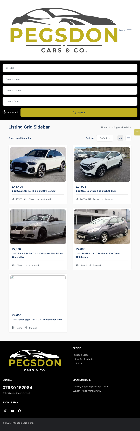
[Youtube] (13, 411)
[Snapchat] (20, 411)
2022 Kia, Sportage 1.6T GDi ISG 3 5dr (96, 191)
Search (81, 112)
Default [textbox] (104, 138)
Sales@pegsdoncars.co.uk (17, 393)
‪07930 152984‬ (17, 387)
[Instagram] (6, 411)
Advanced (12, 112)
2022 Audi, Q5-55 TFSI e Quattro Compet (34, 191)
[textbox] (70, 68)
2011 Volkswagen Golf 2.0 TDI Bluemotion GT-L (37, 319)
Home (104, 127)
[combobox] (70, 68)
